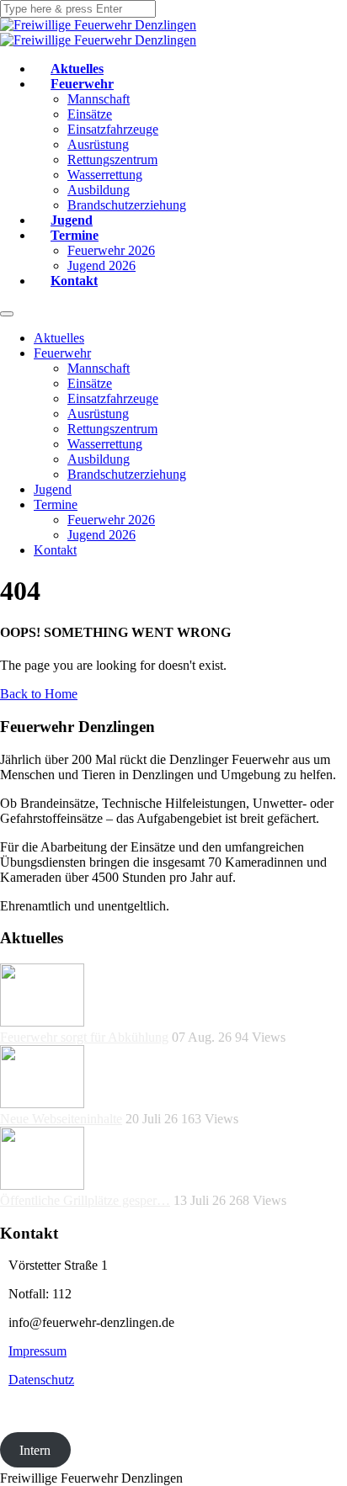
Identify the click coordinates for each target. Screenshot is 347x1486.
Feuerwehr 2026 (111, 250)
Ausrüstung (98, 144)
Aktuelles (77, 68)
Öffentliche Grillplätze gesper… (85, 1200)
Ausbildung (98, 190)
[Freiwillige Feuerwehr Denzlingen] (98, 25)
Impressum (37, 1351)
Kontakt (74, 280)
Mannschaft (98, 99)
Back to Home (38, 694)
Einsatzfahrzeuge (112, 129)
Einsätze (89, 114)
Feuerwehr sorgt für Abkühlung (84, 1037)
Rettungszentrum (112, 159)
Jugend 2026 (101, 265)
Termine (75, 235)
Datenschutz (41, 1379)
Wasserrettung (104, 174)
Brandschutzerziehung (126, 205)
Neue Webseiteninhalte (61, 1119)
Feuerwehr (82, 84)
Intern (35, 1449)
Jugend (72, 220)
